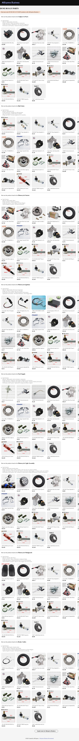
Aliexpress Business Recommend (46, 738)
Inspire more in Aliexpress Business (46, 731)
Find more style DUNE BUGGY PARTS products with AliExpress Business (19, 12)
